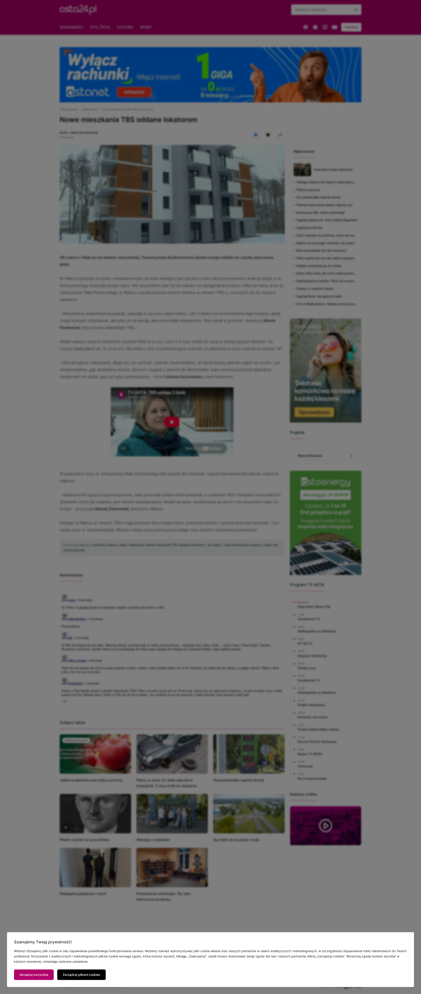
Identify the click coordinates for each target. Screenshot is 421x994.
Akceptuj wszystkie (34, 974)
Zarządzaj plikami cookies (81, 974)
